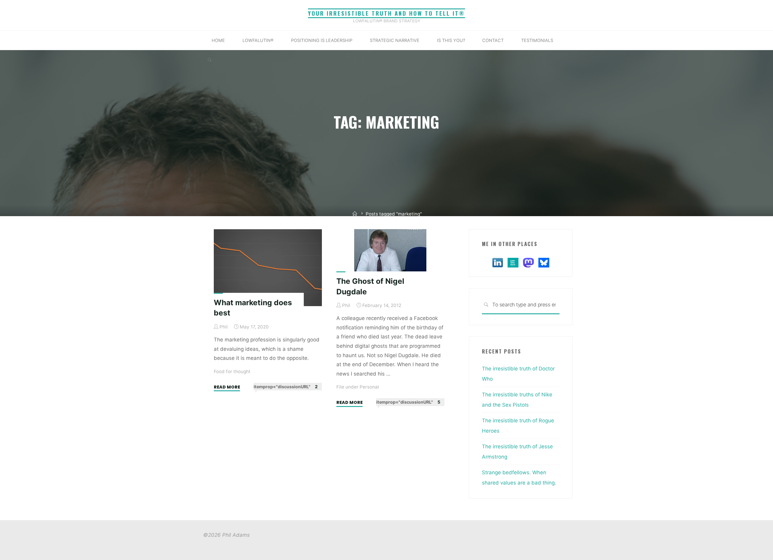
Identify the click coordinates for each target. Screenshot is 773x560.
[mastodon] (528, 262)
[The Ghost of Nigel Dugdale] (390, 257)
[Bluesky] (544, 262)
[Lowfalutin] (513, 262)
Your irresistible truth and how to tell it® (386, 13)
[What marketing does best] (268, 267)
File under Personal (357, 387)
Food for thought (232, 371)
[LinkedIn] (498, 262)
